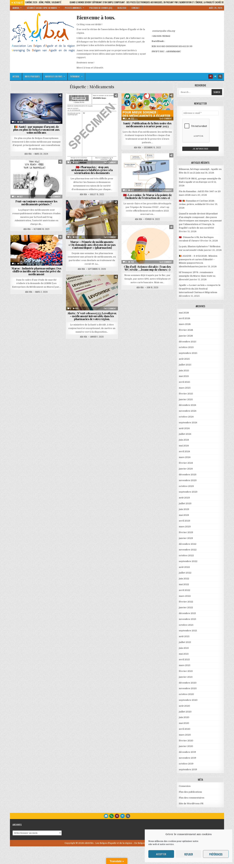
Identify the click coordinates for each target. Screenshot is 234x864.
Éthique (25, 105)
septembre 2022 (188, 561)
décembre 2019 (187, 752)
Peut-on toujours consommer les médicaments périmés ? (36, 202)
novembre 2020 (188, 688)
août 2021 (184, 636)
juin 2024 (184, 440)
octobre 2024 (186, 416)
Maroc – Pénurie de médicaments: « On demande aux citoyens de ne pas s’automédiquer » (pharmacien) (92, 244)
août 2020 (184, 706)
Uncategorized (148, 233)
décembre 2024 (187, 405)
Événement (75, 76)
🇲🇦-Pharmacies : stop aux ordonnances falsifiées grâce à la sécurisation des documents (92, 170)
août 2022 (184, 567)
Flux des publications (190, 792)
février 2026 (186, 330)
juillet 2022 (185, 572)
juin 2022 (184, 578)
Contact (136, 8)
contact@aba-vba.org (163, 31)
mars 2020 (185, 734)
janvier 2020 (186, 746)
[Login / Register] (215, 76)
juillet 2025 (185, 364)
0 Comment (56, 122)
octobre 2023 (186, 486)
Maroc (104, 108)
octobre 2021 (186, 625)
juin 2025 (184, 370)
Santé (38, 112)
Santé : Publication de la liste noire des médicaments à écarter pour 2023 (147, 124)
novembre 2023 (187, 480)
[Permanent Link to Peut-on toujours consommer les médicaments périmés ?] (36, 179)
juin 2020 (184, 717)
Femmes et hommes (44, 105)
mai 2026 (184, 312)
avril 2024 (184, 451)
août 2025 (184, 359)
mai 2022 (184, 584)
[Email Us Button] (106, 816)
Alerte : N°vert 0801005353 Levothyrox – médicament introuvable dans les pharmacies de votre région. (91, 316)
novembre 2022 (187, 549)
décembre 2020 (187, 682)
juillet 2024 (185, 434)
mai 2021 (184, 654)
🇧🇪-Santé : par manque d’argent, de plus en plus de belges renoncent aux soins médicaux (36, 129)
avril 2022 (184, 590)
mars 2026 (185, 324)
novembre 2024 (187, 411)
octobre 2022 (186, 555)
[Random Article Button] (210, 76)
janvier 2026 (186, 335)
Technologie (93, 116)
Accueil (16, 76)
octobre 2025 (186, 347)
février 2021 (186, 671)
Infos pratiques (32, 76)
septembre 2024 (188, 422)
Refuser (188, 854)
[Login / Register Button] (122, 816)
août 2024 (184, 428)
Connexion (184, 786)
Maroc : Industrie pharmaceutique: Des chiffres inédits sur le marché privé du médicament (36, 271)
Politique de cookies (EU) (100, 8)
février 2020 (186, 740)
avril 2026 (184, 318)
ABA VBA (28, 154)
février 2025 (186, 393)
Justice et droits (25, 108)
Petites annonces (73, 8)
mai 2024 (184, 445)
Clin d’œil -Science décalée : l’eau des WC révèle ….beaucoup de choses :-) (147, 268)
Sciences (154, 108)
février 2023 (186, 532)
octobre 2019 (186, 763)
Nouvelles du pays (53, 76)
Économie (55, 101)
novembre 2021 (187, 619)
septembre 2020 (188, 700)
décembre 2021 (187, 613)
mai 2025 (184, 376)
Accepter (161, 854)
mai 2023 (184, 515)
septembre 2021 (188, 630)
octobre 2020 (186, 694)
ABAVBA (16, 8)
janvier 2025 (186, 399)
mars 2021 (184, 665)
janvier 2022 (186, 607)
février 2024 (186, 463)
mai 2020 (184, 723)
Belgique (19, 101)
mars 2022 (185, 596)
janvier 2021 (186, 677)
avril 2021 (184, 659)
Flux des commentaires (191, 797)
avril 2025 (184, 382)
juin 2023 (184, 509)
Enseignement (136, 165)
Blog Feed (122, 8)
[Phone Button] (111, 816)
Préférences (216, 854)
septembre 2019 (188, 769)
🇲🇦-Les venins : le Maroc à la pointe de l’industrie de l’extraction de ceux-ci (147, 196)
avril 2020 (184, 729)
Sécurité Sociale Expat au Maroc (42, 8)
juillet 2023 (185, 503)
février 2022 (186, 601)
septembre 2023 (188, 492)
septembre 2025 (188, 353)
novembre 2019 (187, 758)
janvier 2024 (186, 468)
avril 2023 (184, 520)
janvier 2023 (186, 538)
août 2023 (184, 497)
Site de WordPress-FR (191, 803)
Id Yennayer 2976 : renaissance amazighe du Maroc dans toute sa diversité (197, 276)
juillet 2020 (185, 711)
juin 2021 (184, 648)
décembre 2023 (187, 474)
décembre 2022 (187, 544)
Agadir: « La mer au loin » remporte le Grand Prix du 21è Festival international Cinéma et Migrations (199, 289)
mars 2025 (185, 387)
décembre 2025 (187, 341)
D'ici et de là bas (37, 101)
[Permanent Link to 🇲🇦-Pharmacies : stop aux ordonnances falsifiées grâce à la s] (92, 128)
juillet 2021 (185, 642)
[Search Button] (220, 76)
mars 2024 (184, 457)
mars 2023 (185, 526)
